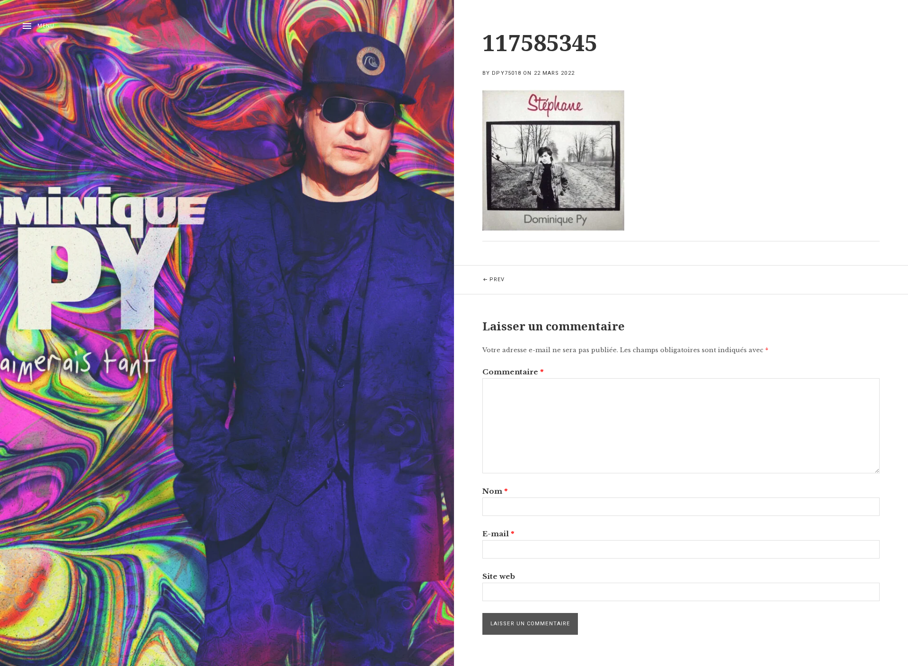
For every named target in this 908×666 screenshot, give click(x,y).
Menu (45, 26)
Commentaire (512, 371)
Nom (494, 491)
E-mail (498, 533)
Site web (498, 576)
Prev (509, 274)
